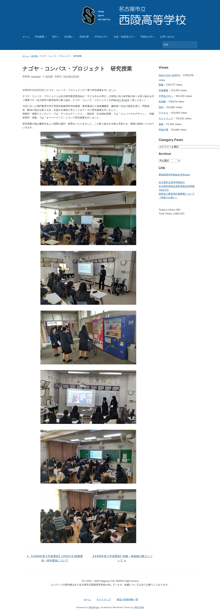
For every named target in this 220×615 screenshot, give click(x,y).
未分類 (34, 56)
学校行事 (84, 36)
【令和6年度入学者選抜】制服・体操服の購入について (121, 558)
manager (36, 76)
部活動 (68, 36)
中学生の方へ (101, 36)
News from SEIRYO (169, 75)
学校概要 (39, 36)
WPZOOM (139, 607)
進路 (161, 124)
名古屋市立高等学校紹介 (172, 182)
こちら (122, 100)
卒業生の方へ (148, 36)
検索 (194, 45)
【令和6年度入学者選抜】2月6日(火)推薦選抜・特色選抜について (55, 558)
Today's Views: (167, 209)
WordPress (94, 607)
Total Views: (166, 213)
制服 (161, 84)
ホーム (26, 36)
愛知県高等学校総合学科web (174, 174)
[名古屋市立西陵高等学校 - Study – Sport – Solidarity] (138, 15)
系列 (54, 36)
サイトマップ (166, 118)
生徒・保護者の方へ (124, 36)
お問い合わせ (167, 36)
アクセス (163, 112)
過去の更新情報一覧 (127, 599)
